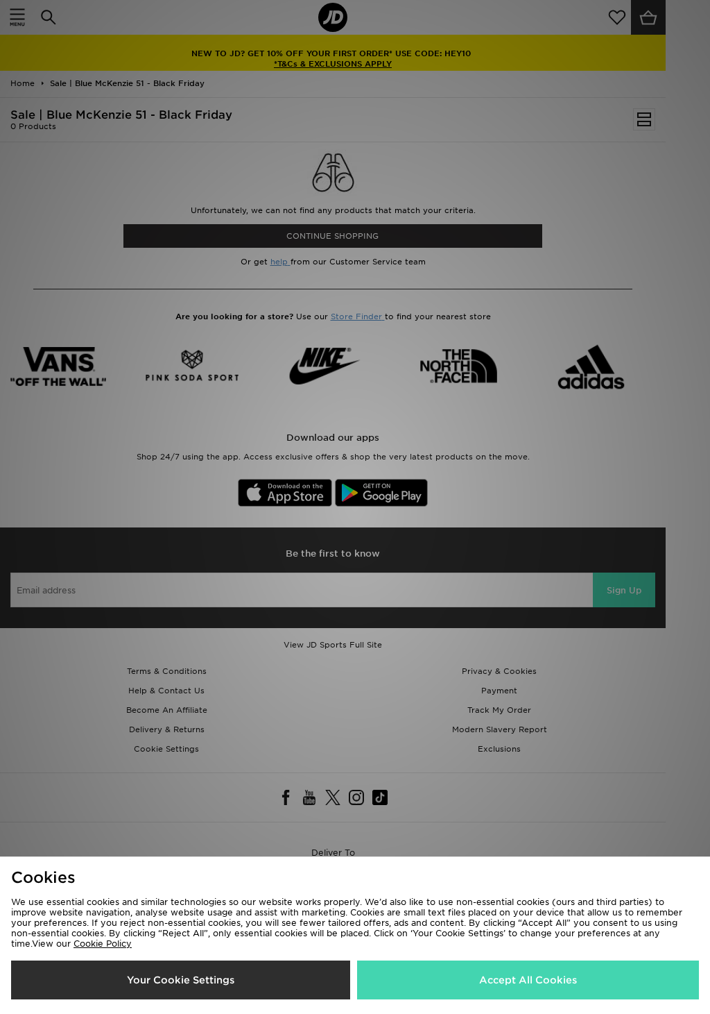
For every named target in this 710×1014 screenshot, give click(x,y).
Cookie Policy (102, 943)
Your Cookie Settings (180, 980)
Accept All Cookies (528, 980)
